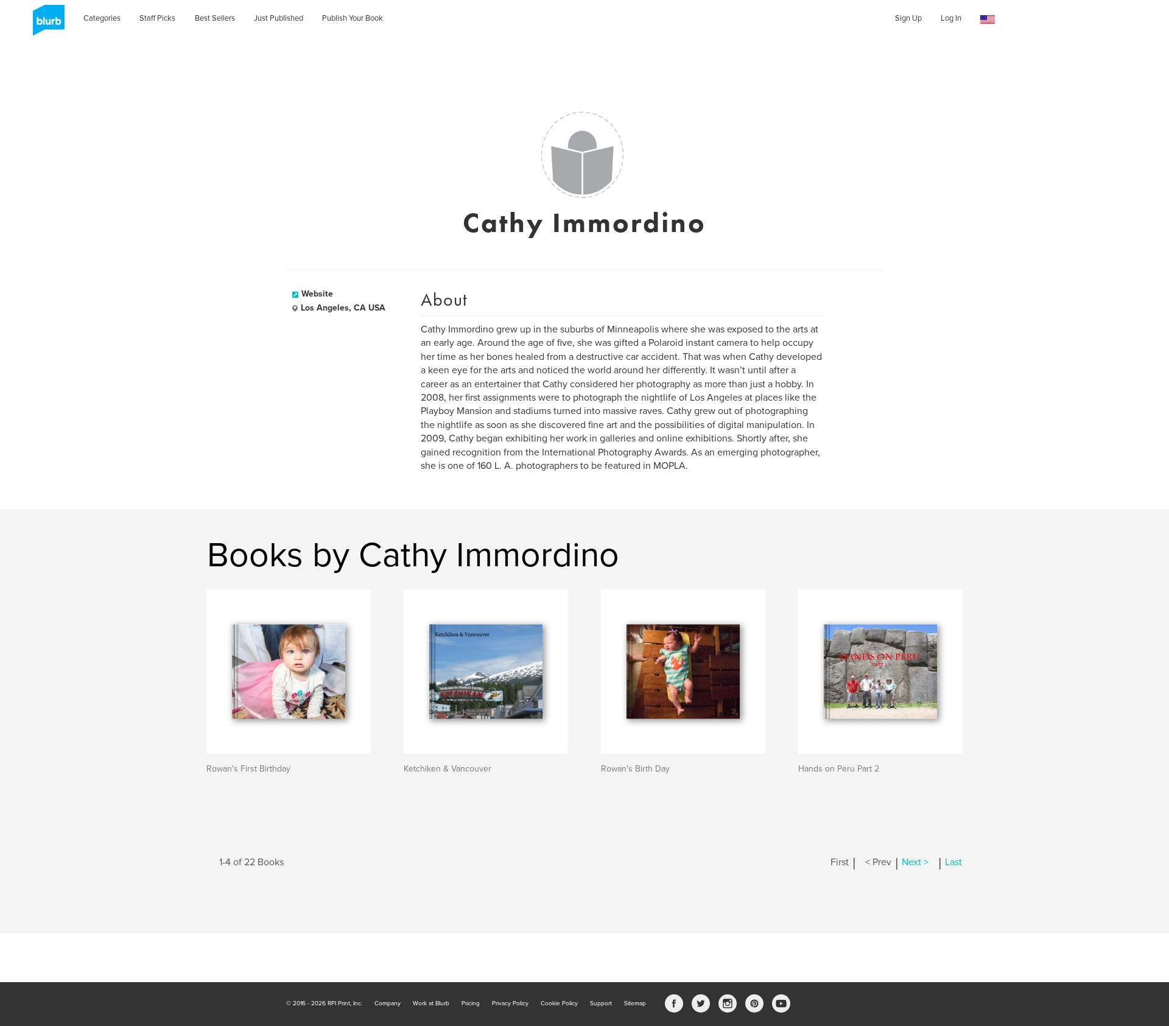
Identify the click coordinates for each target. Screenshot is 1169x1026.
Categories (102, 18)
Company (387, 1003)
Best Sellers (215, 18)
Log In (951, 18)
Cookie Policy (559, 1003)
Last (953, 862)
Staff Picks (157, 18)
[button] (987, 19)
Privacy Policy (510, 1003)
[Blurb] (45, 24)
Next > (915, 862)
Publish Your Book (352, 18)
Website (317, 294)
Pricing (471, 1003)
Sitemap (635, 1003)
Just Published (278, 18)
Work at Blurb (431, 1003)
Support (601, 1003)
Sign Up (908, 18)
